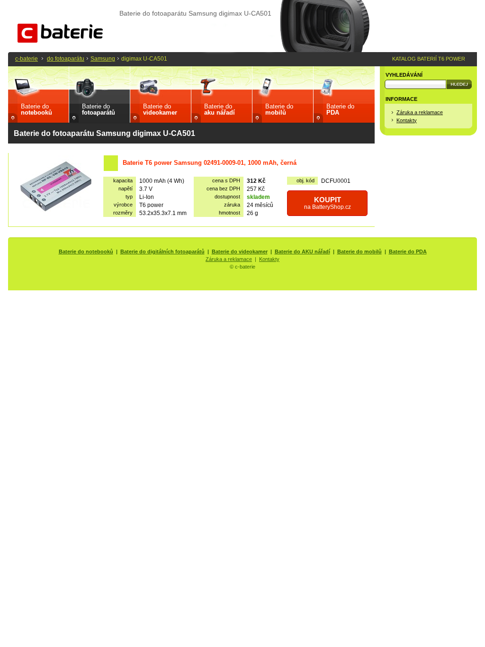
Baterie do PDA (408, 251)
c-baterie (26, 58)
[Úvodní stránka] (60, 40)
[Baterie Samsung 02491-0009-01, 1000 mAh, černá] (56, 187)
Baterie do (36, 109)
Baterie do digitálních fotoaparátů (162, 251)
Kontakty (406, 120)
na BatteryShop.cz (327, 203)
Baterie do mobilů (359, 251)
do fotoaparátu (65, 58)
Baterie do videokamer (240, 251)
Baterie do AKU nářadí (302, 251)
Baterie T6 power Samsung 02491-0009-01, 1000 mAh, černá (209, 162)
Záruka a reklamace (419, 112)
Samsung (102, 58)
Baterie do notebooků (86, 251)
